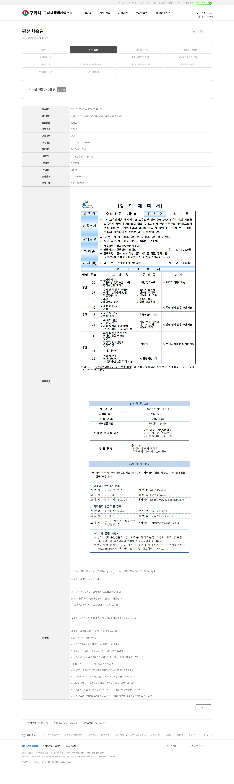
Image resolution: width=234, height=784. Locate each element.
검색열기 (203, 13)
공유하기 (194, 31)
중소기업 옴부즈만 (52, 735)
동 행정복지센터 (165, 2)
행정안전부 (193, 735)
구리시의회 (131, 2)
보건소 (141, 2)
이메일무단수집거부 (52, 746)
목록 (204, 707)
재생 (207, 735)
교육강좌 (32, 38)
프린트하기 (201, 31)
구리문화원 (119, 735)
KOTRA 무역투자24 (137, 735)
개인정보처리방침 (30, 746)
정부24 (168, 735)
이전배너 (205, 735)
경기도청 (180, 735)
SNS (178, 2)
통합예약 (189, 2)
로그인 (197, 13)
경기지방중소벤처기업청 (99, 735)
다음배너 (211, 735)
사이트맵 (210, 13)
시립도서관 (151, 2)
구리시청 (120, 2)
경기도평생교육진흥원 (74, 735)
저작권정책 (71, 746)
